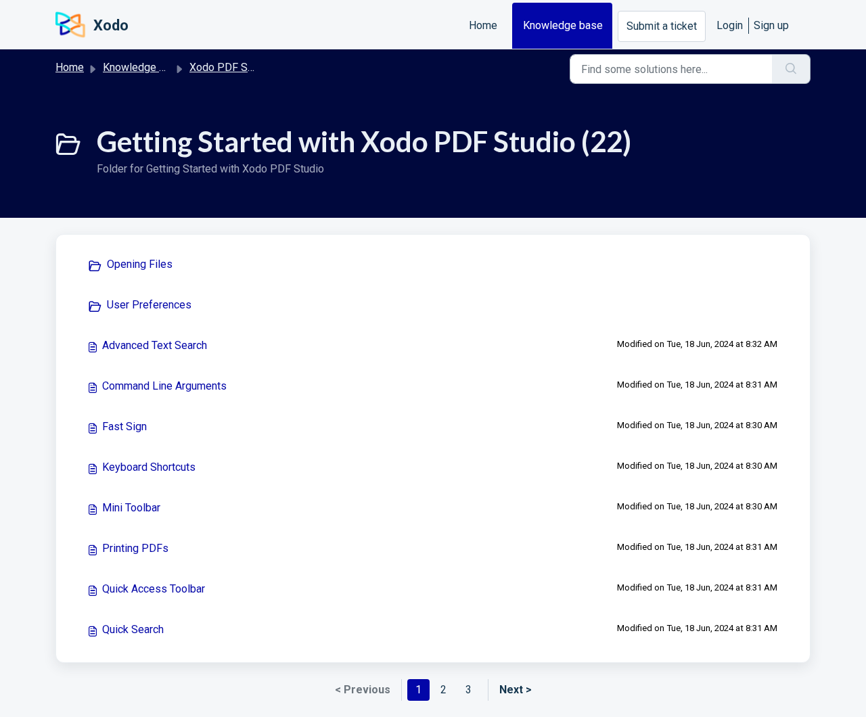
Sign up (771, 25)
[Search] (791, 69)
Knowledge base (563, 25)
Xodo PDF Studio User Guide (257, 67)
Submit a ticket (661, 26)
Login (729, 25)
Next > (515, 689)
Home (483, 25)
